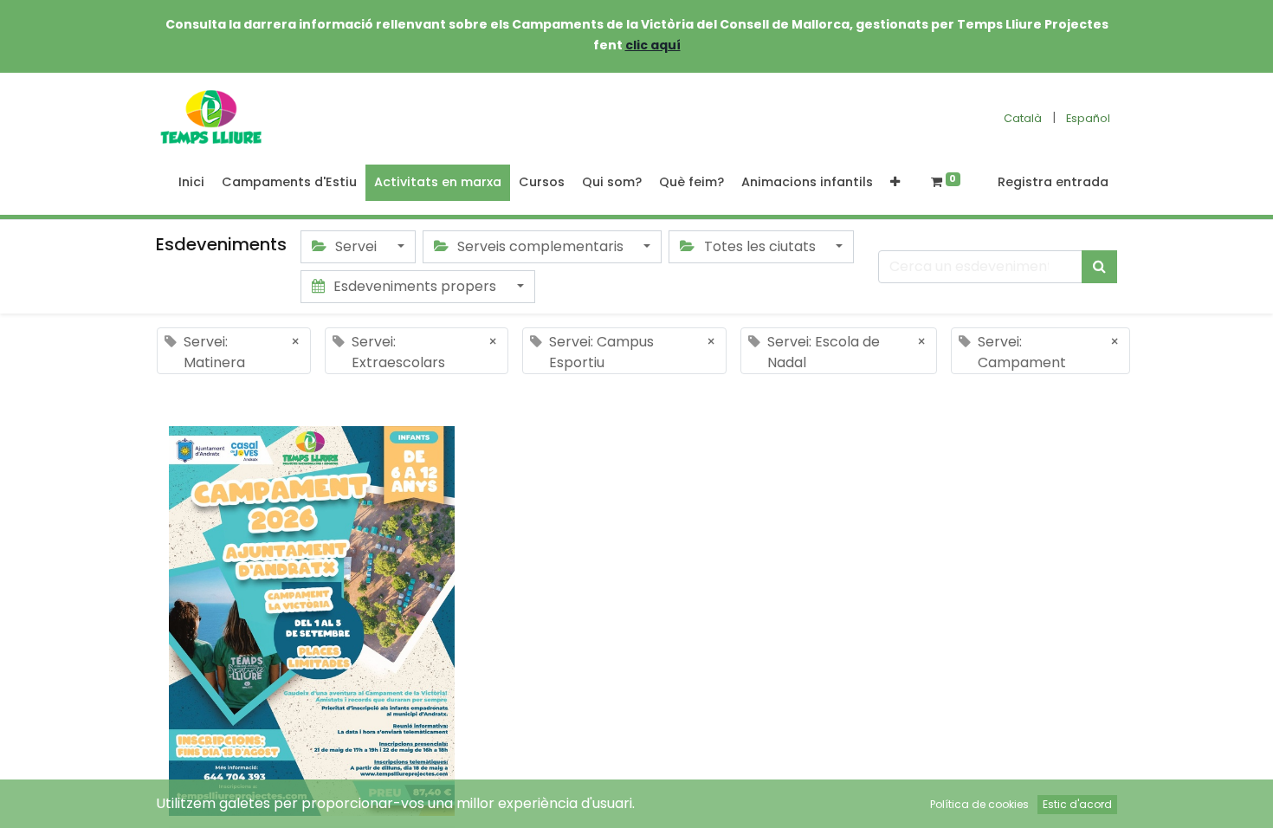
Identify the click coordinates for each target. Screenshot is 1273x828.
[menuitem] (191, 183)
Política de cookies (979, 804)
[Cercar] (1099, 266)
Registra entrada (1053, 182)
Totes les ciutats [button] (760, 246)
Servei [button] (356, 246)
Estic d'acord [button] (1077, 804)
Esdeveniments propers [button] (415, 286)
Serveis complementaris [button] (540, 246)
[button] (895, 183)
